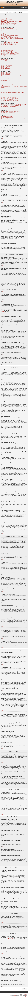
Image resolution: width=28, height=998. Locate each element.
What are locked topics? (5, 67)
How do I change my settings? (7, 28)
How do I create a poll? (5, 45)
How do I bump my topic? (6, 55)
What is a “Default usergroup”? (7, 79)
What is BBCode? (4, 59)
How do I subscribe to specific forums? (8, 106)
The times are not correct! (6, 31)
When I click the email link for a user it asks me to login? (12, 38)
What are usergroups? (5, 74)
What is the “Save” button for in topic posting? (10, 53)
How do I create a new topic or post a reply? (9, 42)
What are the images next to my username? (10, 35)
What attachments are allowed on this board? (10, 111)
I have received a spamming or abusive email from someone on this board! (14, 87)
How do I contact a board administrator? (9, 121)
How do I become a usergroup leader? (8, 76)
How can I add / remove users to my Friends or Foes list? (12, 92)
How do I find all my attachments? (8, 112)
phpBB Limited (11, 938)
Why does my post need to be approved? (9, 54)
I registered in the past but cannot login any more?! (11, 21)
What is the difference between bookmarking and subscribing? (13, 104)
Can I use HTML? (4, 60)
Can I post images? (5, 63)
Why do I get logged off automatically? (9, 23)
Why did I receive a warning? (6, 51)
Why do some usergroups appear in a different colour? (12, 78)
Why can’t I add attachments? (7, 50)
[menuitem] (3, 7)
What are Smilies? (4, 61)
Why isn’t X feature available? (7, 117)
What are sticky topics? (5, 66)
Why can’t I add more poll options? (8, 46)
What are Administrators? (6, 72)
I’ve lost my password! (5, 22)
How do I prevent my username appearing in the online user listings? (13, 30)
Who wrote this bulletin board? (7, 116)
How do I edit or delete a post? (7, 43)
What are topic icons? (5, 68)
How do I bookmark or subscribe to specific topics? (11, 105)
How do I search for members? (7, 99)
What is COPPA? (4, 17)
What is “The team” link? (5, 80)
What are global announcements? (8, 64)
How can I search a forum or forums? (8, 96)
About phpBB (13, 941)
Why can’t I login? (4, 20)
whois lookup (21, 962)
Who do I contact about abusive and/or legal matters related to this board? (14, 119)
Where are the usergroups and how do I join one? (11, 75)
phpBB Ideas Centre (8, 949)
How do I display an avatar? (6, 36)
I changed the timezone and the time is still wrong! (11, 33)
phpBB (3, 311)
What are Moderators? (5, 73)
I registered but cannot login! (6, 19)
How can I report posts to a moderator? (9, 52)
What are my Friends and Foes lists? (8, 91)
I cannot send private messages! (7, 84)
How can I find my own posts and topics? (9, 100)
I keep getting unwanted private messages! (9, 85)
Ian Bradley (25, 994)
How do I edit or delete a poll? (7, 48)
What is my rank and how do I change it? (9, 37)
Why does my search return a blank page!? (9, 98)
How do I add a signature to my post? (8, 44)
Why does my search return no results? (8, 97)
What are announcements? (6, 65)
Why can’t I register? (5, 18)
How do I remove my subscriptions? (8, 107)
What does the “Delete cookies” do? (8, 24)
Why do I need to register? (6, 15)
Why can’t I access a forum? (6, 49)
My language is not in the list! (7, 34)
